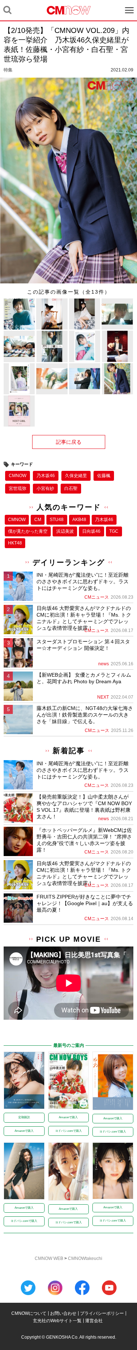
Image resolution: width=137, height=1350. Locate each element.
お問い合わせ (63, 1313)
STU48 (57, 519)
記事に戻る (68, 442)
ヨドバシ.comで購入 (68, 1131)
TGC (113, 531)
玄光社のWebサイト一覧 (57, 1320)
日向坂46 (91, 531)
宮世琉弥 (17, 488)
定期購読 (24, 1117)
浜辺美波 (65, 531)
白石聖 (70, 488)
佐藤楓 (103, 475)
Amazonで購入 (24, 1131)
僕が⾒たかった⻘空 (27, 531)
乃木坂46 (46, 475)
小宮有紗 (45, 488)
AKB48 (79, 519)
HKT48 (15, 543)
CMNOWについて (28, 1313)
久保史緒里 (76, 475)
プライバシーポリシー (102, 1313)
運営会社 (94, 1320)
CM (37, 519)
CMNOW (17, 475)
